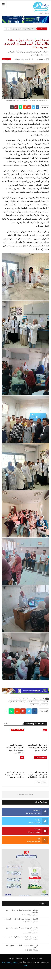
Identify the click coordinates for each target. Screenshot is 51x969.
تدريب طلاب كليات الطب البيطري (18, 701)
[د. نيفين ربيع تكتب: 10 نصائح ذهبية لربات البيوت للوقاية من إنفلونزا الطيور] (37, 763)
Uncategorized (17, 730)
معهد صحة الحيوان (34, 704)
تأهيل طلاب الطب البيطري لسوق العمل (38, 701)
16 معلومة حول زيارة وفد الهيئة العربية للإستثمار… (21, 919)
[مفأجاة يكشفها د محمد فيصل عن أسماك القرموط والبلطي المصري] (44, 912)
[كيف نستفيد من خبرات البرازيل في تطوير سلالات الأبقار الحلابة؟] (44, 947)
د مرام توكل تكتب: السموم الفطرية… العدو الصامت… (20, 937)
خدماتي (4, 59)
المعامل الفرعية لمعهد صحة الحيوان (19, 698)
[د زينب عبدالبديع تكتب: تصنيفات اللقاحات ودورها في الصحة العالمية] (14, 763)
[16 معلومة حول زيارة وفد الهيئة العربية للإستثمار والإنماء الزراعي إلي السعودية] (44, 921)
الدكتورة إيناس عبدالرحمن (37, 698)
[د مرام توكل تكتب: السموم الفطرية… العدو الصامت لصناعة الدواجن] (37, 736)
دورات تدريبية (45, 704)
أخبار (9, 59)
